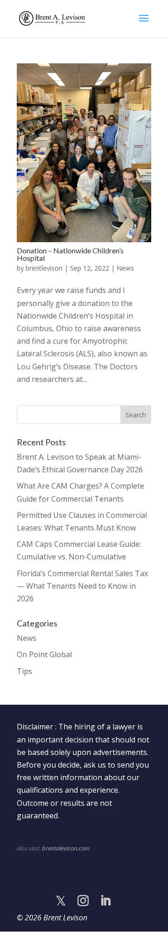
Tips (24, 671)
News (125, 268)
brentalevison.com (66, 848)
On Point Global (44, 654)
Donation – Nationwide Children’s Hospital (70, 254)
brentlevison (44, 268)
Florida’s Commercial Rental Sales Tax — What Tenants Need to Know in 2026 (82, 586)
